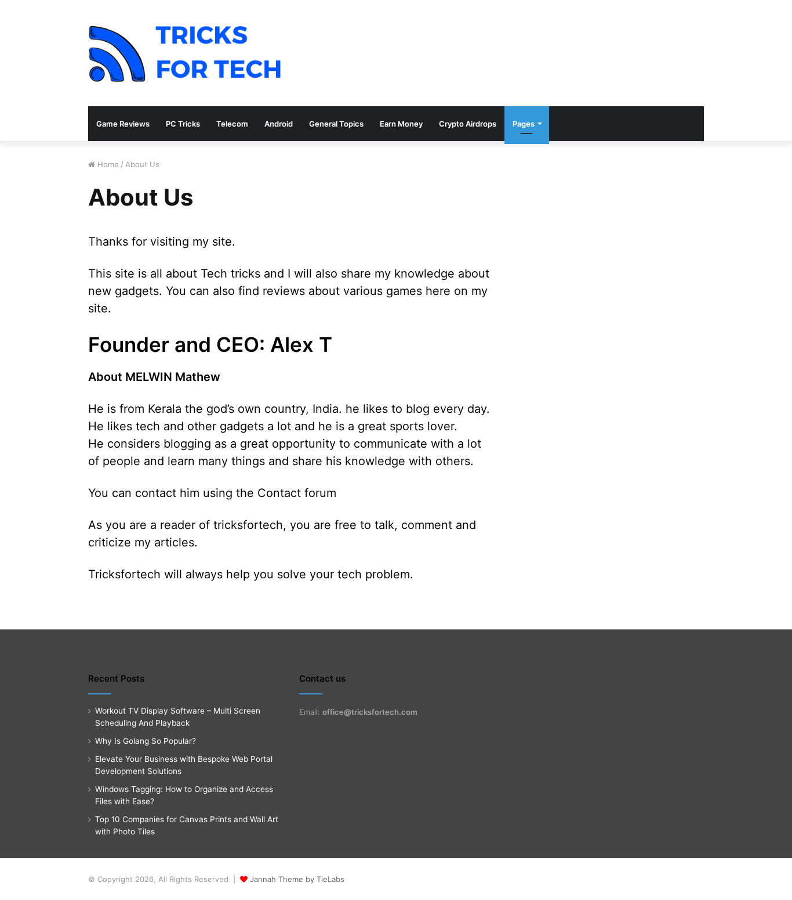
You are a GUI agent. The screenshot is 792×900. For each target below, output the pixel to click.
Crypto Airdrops (467, 123)
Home (107, 164)
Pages (524, 123)
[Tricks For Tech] (185, 53)
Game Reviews (123, 123)
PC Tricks (183, 123)
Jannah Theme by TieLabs (297, 879)
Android (278, 123)
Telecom (232, 123)
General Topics (336, 123)
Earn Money (401, 123)
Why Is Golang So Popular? (145, 741)
